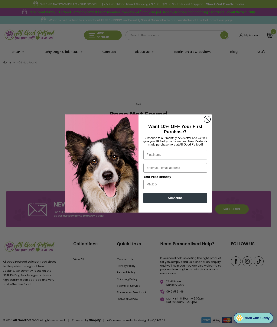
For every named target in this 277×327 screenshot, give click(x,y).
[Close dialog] (207, 119)
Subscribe (175, 198)
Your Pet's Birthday (157, 176)
